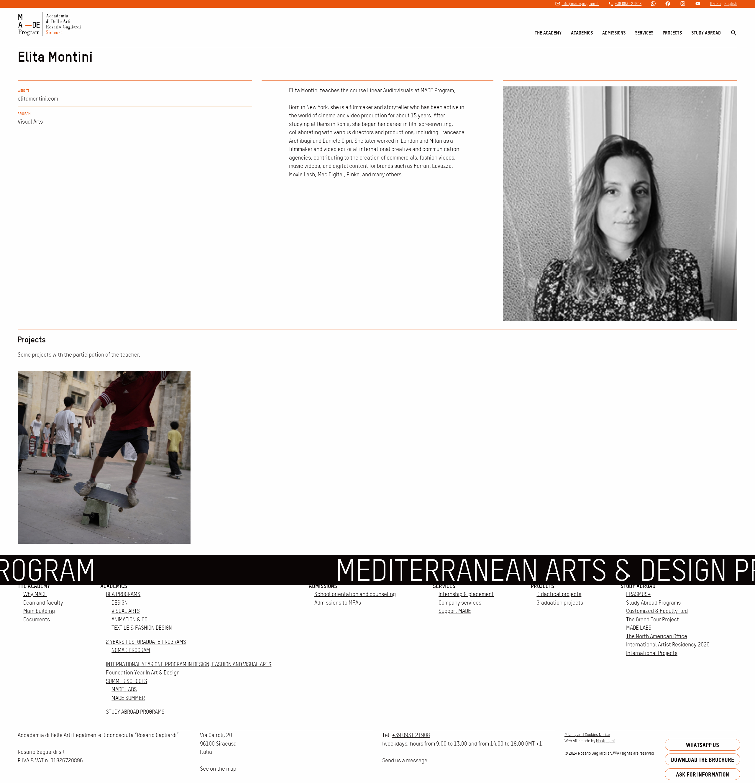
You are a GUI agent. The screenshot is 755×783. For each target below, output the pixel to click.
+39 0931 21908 (628, 3)
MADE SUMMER (128, 698)
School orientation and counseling (355, 594)
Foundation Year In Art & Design (143, 672)
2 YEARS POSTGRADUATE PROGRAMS (146, 641)
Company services (460, 602)
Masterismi (605, 740)
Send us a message (404, 760)
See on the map (218, 768)
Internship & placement (466, 594)
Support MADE (455, 611)
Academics (582, 33)
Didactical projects (558, 594)
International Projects (651, 653)
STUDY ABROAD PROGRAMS (135, 711)
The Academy (548, 33)
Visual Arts (30, 121)
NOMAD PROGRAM (130, 650)
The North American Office (656, 636)
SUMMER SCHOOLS (126, 681)
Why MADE (35, 594)
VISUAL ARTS (125, 611)
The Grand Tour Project (652, 619)
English (730, 3)
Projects (672, 33)
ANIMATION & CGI (130, 619)
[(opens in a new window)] (653, 4)
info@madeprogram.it (580, 3)
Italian (715, 3)
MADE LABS (124, 689)
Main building (39, 611)
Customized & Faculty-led (657, 611)
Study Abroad (706, 33)
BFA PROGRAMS (123, 594)
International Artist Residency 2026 (668, 644)
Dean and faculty (43, 602)
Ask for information (702, 774)
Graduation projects (559, 602)
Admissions (614, 33)
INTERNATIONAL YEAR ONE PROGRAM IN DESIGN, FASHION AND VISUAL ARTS (188, 664)
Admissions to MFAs (337, 602)
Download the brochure (702, 759)
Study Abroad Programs (653, 602)
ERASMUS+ (638, 594)
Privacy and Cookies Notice (587, 734)
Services (644, 33)
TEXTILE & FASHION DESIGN (141, 627)
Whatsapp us (702, 744)
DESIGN (119, 602)
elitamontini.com (38, 98)
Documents (36, 619)
